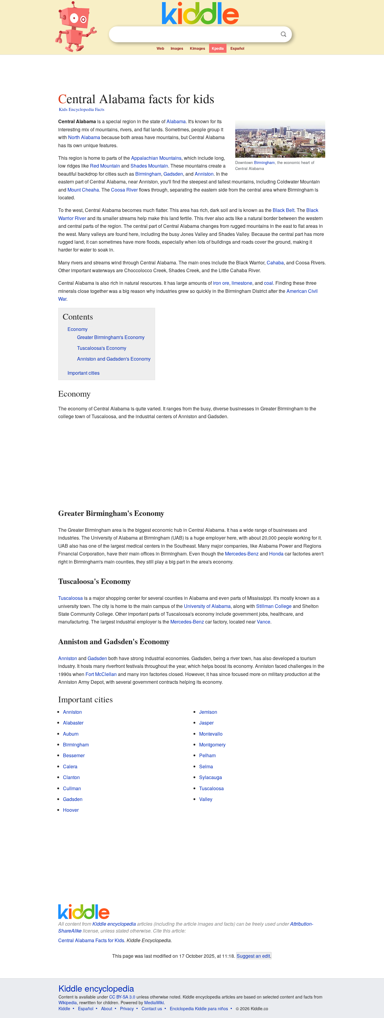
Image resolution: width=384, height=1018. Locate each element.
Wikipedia (67, 1002)
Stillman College (274, 606)
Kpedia (218, 48)
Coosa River (124, 189)
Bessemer (74, 755)
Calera (70, 766)
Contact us (152, 1008)
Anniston (204, 173)
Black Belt (283, 210)
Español (237, 48)
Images (177, 48)
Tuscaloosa (70, 597)
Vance (263, 621)
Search (283, 34)
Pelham (207, 755)
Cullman (72, 788)
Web (160, 48)
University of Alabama (207, 606)
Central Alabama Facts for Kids (91, 940)
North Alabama (84, 137)
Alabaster (73, 722)
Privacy (127, 1008)
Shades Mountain (149, 165)
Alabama (176, 121)
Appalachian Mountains (156, 157)
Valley (205, 799)
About (106, 1008)
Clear (271, 34)
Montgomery (212, 744)
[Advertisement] (191, 71)
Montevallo (211, 733)
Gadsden (173, 173)
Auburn (71, 733)
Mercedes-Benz (242, 553)
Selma (206, 766)
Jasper (206, 722)
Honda (276, 553)
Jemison (208, 711)
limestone (242, 282)
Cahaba (275, 262)
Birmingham (264, 162)
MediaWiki (154, 1002)
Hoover (71, 809)
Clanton (71, 777)
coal (268, 282)
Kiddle (64, 1008)
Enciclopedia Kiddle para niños (199, 1008)
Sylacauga (210, 777)
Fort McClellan (101, 674)
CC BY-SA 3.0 (122, 997)
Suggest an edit (253, 955)
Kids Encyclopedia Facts (81, 109)
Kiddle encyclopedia (114, 923)
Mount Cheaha (83, 189)
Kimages (197, 48)
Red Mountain (105, 165)
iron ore (221, 282)
